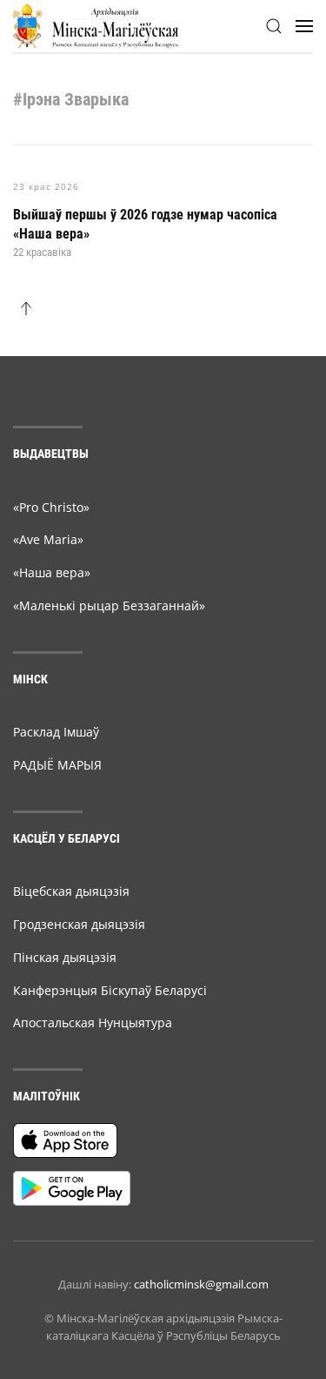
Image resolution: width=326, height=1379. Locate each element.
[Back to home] (95, 26)
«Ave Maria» (48, 539)
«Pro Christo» (51, 507)
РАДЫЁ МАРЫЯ (57, 765)
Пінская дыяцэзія (64, 957)
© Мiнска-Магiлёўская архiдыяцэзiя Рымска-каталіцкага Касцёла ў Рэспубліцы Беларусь (163, 1326)
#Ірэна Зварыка (71, 99)
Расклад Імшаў (56, 731)
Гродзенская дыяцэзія (79, 924)
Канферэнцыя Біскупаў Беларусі (110, 990)
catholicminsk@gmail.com (201, 1284)
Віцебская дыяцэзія (71, 891)
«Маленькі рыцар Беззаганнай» (109, 605)
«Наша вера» (51, 572)
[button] (274, 26)
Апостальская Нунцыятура (92, 1022)
